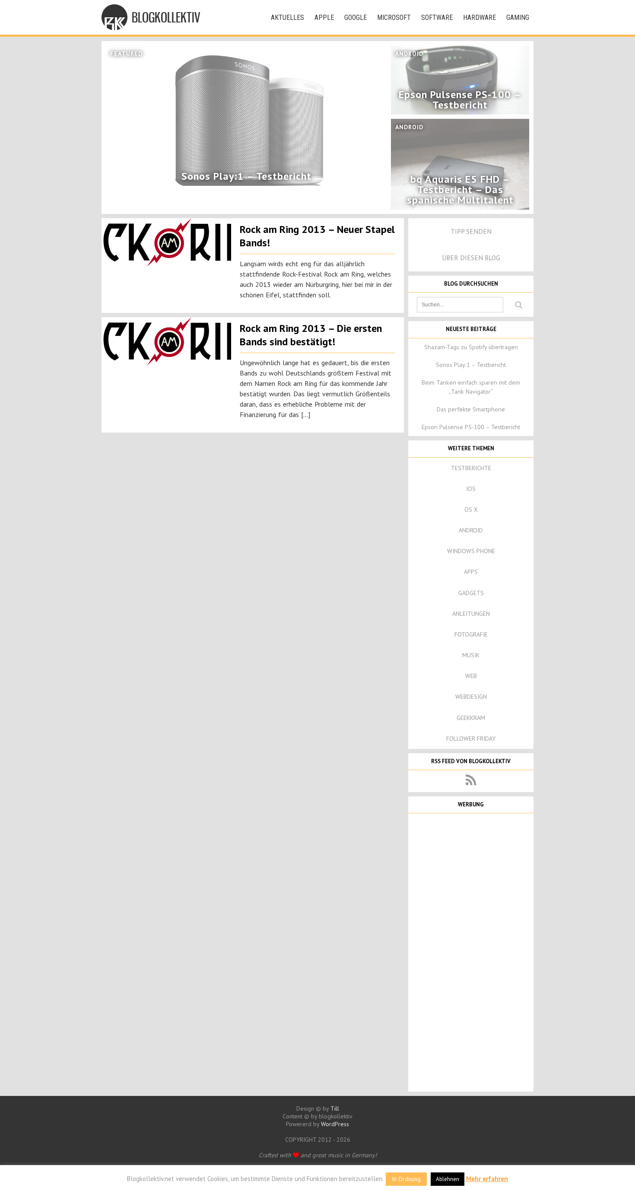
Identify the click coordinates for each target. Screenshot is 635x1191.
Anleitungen (471, 614)
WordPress (335, 1124)
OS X (471, 509)
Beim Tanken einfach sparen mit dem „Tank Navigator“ (471, 387)
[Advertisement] (470, 951)
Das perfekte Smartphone (471, 409)
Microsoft (394, 17)
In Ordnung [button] (406, 1179)
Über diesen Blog (471, 257)
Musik (470, 655)
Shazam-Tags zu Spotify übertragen (471, 347)
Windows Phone (471, 551)
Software (437, 17)
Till (334, 1108)
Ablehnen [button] (447, 1179)
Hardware (479, 17)
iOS (471, 489)
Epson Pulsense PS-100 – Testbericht (471, 427)
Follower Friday (470, 738)
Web (471, 676)
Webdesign (471, 697)
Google (355, 17)
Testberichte (471, 468)
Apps (471, 572)
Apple (324, 17)
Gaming (517, 17)
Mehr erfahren (487, 1179)
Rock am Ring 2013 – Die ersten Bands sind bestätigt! (311, 335)
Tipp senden (471, 231)
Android (471, 530)
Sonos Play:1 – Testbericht (471, 365)
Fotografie (471, 634)
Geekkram (471, 718)
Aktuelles (287, 17)
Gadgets (471, 593)
